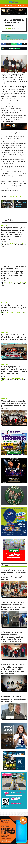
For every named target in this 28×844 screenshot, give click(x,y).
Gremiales (7, 28)
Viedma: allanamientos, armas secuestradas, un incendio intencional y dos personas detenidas (13, 605)
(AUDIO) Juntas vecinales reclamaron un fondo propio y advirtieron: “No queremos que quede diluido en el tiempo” (13, 574)
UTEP (19, 196)
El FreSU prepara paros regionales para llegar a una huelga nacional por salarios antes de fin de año (14, 370)
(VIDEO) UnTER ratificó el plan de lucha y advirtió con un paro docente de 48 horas (13, 337)
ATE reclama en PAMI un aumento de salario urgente (13, 306)
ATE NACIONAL (12, 196)
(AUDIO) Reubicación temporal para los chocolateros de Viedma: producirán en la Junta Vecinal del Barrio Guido (12, 637)
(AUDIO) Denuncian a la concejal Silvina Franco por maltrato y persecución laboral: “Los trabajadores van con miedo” (13, 669)
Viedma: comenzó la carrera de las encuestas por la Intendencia (13, 699)
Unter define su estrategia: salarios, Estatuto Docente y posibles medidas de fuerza (13, 403)
